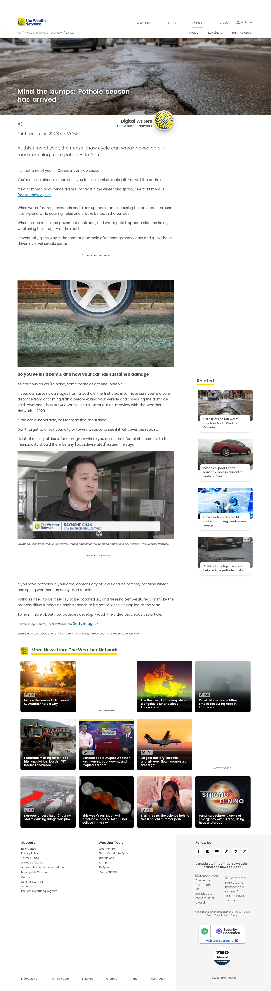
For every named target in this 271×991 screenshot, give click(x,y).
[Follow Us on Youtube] (217, 851)
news (28, 33)
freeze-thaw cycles (34, 194)
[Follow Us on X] (244, 851)
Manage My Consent (34, 872)
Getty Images (84, 623)
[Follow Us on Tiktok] (226, 851)
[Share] (20, 124)
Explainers (55, 33)
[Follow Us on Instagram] (207, 851)
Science (40, 33)
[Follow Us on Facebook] (198, 851)
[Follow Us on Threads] (235, 851)
